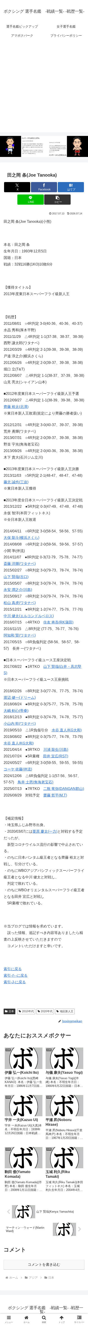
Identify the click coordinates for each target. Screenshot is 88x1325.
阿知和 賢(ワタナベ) (20, 635)
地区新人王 (66, 1011)
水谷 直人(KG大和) (67, 730)
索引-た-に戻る (16, 975)
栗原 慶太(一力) (44, 831)
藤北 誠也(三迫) (16, 482)
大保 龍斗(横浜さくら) (21, 538)
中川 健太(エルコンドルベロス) (29, 616)
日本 (11, 1011)
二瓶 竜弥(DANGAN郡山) (63, 789)
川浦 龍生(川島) (55, 749)
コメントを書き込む (44, 1264)
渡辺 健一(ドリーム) (20, 697)
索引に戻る (13, 969)
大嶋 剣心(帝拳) (16, 711)
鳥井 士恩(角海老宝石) (35, 782)
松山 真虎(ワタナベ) (20, 603)
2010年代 (28, 1011)
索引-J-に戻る (15, 982)
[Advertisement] (44, 88)
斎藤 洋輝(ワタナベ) (20, 564)
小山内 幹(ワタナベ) (20, 723)
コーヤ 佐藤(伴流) (18, 769)
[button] (57, 199)
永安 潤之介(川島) (18, 590)
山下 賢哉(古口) (16, 577)
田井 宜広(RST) (55, 756)
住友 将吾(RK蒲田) (58, 622)
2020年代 (47, 1011)
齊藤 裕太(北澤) (16, 407)
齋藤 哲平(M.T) (55, 795)
